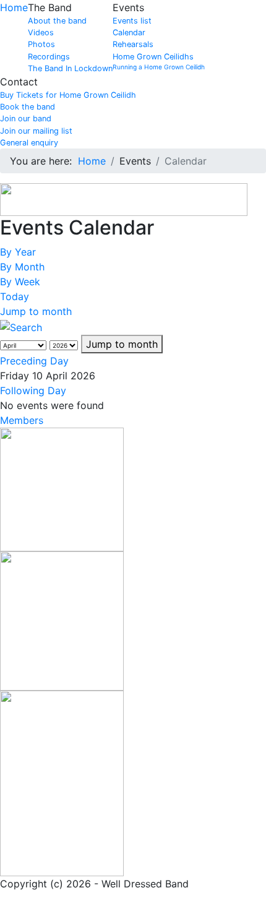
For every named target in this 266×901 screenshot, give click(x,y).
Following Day (33, 390)
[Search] (21, 326)
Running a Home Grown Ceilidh (159, 67)
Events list (132, 20)
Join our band (25, 118)
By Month (22, 267)
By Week (20, 281)
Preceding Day (34, 361)
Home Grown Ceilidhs (153, 56)
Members (21, 420)
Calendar (129, 32)
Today (14, 296)
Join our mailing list (36, 131)
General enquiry (29, 142)
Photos (41, 44)
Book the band (27, 106)
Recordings (49, 56)
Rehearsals (133, 44)
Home (14, 7)
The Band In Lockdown (70, 68)
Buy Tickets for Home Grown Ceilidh (68, 95)
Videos (41, 32)
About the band (57, 20)
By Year (18, 252)
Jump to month (36, 311)
